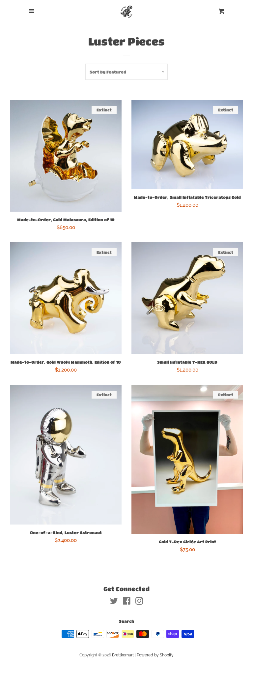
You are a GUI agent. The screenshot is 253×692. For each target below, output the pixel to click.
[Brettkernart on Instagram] (139, 602)
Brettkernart (123, 655)
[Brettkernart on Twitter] (114, 602)
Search (126, 621)
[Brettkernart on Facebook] (127, 602)
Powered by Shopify (155, 655)
